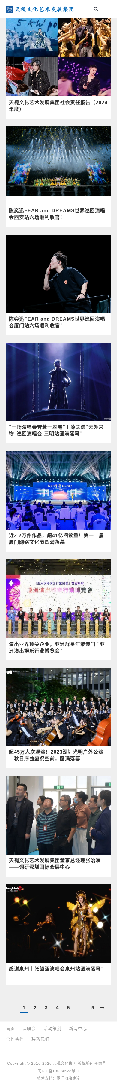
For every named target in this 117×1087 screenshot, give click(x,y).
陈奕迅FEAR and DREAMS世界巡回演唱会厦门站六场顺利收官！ (57, 322)
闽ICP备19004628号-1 (59, 1071)
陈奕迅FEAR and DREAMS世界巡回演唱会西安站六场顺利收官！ (57, 214)
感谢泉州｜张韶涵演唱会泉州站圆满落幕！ (57, 968)
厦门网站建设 (68, 1078)
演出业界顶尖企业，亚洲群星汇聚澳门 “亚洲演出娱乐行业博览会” (57, 647)
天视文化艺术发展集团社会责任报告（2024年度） (58, 106)
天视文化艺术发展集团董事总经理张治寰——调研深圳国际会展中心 (55, 864)
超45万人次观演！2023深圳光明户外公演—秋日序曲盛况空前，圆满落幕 (56, 755)
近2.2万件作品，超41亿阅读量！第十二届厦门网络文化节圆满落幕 (56, 539)
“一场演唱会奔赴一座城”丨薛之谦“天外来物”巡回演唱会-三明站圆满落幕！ (56, 430)
